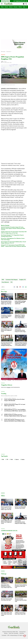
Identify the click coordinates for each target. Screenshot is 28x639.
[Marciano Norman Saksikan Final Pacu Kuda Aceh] (21, 594)
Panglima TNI (22, 279)
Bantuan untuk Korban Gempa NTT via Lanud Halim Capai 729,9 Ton (6, 302)
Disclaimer (22, 633)
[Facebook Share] (14, 287)
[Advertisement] (14, 22)
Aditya (5, 61)
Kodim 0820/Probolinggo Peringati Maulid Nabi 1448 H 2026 (20, 302)
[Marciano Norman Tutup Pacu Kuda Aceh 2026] (7, 594)
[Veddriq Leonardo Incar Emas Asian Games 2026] (21, 608)
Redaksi (6, 633)
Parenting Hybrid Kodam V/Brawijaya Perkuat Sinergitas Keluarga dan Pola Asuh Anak (6, 344)
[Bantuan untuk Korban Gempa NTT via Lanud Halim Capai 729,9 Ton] (7, 296)
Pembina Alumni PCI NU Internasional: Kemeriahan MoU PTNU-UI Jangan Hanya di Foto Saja (14, 232)
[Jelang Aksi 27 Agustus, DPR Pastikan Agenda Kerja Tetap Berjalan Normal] (21, 310)
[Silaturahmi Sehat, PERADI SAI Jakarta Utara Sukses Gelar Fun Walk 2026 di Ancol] (7, 580)
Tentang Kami (22, 631)
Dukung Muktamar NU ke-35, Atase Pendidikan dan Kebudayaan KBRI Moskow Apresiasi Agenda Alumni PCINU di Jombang (15, 410)
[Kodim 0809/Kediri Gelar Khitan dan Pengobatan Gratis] (7, 324)
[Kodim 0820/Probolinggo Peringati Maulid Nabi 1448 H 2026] (21, 296)
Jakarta (17, 459)
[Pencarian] (26, 4)
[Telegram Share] (23, 287)
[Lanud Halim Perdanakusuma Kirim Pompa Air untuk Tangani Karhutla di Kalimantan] (21, 324)
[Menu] (2, 4)
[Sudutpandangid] (8, 4)
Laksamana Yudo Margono (12, 279)
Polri (12, 459)
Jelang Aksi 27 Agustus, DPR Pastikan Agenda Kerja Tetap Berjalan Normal (20, 316)
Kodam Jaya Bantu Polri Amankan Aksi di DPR (20, 507)
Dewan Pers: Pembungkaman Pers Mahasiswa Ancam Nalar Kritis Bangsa (12, 239)
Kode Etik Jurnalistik (13, 633)
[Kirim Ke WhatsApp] (26, 287)
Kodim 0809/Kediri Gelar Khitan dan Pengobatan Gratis (6, 330)
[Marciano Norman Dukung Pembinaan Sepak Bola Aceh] (21, 580)
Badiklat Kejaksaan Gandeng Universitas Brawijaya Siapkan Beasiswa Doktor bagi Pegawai (15, 415)
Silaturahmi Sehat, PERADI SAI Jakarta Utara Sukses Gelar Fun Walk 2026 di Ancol (6, 586)
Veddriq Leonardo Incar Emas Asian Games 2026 (20, 613)
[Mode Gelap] (24, 4)
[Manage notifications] (24, 636)
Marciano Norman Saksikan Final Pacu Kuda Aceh (21, 600)
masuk (8, 387)
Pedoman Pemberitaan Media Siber (10, 631)
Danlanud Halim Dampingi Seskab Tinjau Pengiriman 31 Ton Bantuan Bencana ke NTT (21, 344)
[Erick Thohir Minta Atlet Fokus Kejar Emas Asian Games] (7, 608)
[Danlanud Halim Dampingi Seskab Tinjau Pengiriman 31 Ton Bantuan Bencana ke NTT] (21, 338)
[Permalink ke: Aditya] (2, 62)
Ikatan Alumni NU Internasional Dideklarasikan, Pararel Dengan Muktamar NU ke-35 (13, 242)
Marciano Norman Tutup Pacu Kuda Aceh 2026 (6, 599)
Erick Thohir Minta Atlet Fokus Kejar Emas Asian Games (6, 614)
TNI (11, 282)
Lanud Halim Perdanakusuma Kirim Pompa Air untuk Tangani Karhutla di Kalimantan (20, 330)
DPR (3, 279)
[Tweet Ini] (17, 287)
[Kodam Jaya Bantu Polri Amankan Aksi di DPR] (21, 502)
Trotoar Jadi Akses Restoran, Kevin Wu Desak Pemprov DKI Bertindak (14, 400)
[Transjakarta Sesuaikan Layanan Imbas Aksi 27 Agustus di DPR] (7, 310)
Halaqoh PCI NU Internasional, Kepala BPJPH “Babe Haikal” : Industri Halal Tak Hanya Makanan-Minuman (13, 246)
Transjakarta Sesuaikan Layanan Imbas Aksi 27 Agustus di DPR (6, 316)
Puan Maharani (5, 282)
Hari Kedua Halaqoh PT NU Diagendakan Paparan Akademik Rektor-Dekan (12, 236)
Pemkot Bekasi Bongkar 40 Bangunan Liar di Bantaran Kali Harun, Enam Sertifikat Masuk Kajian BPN (14, 420)
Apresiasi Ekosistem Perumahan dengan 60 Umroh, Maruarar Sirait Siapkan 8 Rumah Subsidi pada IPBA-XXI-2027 (13, 228)
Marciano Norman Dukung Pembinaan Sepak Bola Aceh (21, 586)
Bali (3, 459)
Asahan (22, 459)
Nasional (3, 54)
